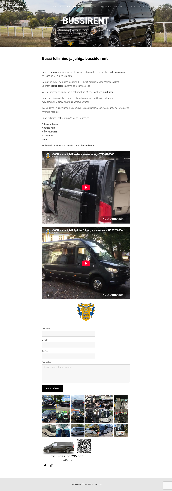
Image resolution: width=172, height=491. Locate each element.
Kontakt (135, 7)
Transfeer (91, 7)
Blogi (146, 7)
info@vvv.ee (96, 484)
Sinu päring (46, 362)
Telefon (45, 351)
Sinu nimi (45, 329)
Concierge (105, 7)
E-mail (44, 340)
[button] (160, 6)
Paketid (118, 7)
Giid (126, 7)
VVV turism (58, 7)
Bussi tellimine (75, 7)
